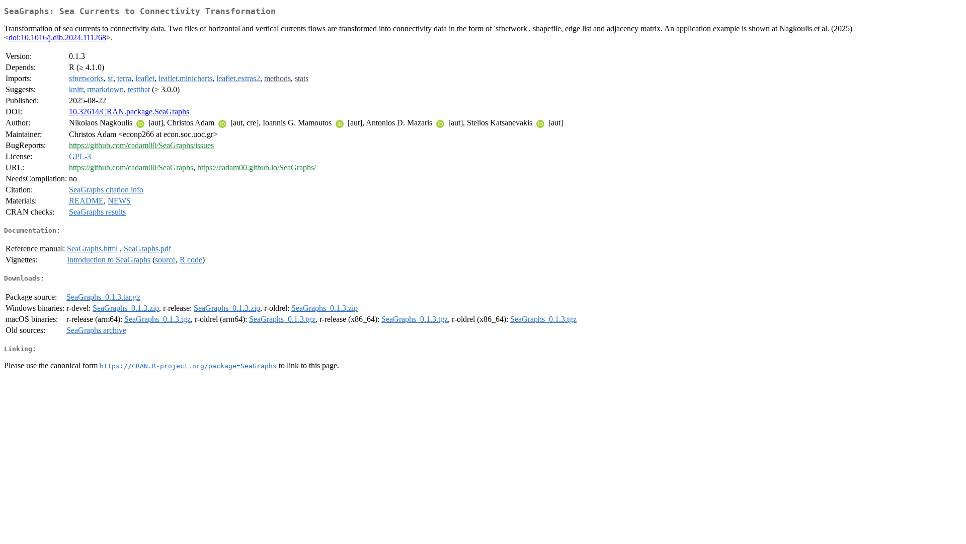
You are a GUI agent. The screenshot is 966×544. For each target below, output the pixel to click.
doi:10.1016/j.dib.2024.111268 (57, 37)
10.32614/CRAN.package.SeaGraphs (129, 111)
